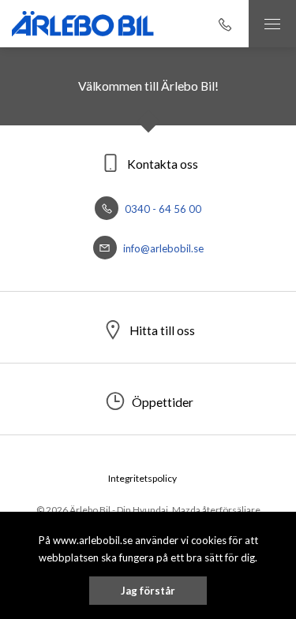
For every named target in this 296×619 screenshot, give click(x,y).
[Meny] (272, 23)
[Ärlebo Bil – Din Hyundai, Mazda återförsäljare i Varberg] (83, 23)
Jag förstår (148, 590)
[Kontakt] (225, 23)
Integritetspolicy (142, 478)
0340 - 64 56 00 (161, 209)
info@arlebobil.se (162, 248)
